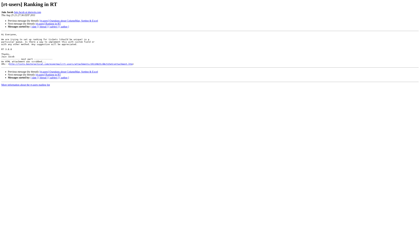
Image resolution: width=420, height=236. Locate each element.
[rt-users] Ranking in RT (48, 23)
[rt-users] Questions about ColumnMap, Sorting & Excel (69, 20)
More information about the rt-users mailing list (25, 84)
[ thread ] (43, 26)
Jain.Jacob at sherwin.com (27, 12)
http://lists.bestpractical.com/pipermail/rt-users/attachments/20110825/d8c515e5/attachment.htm (71, 64)
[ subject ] (54, 26)
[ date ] (34, 26)
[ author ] (64, 26)
